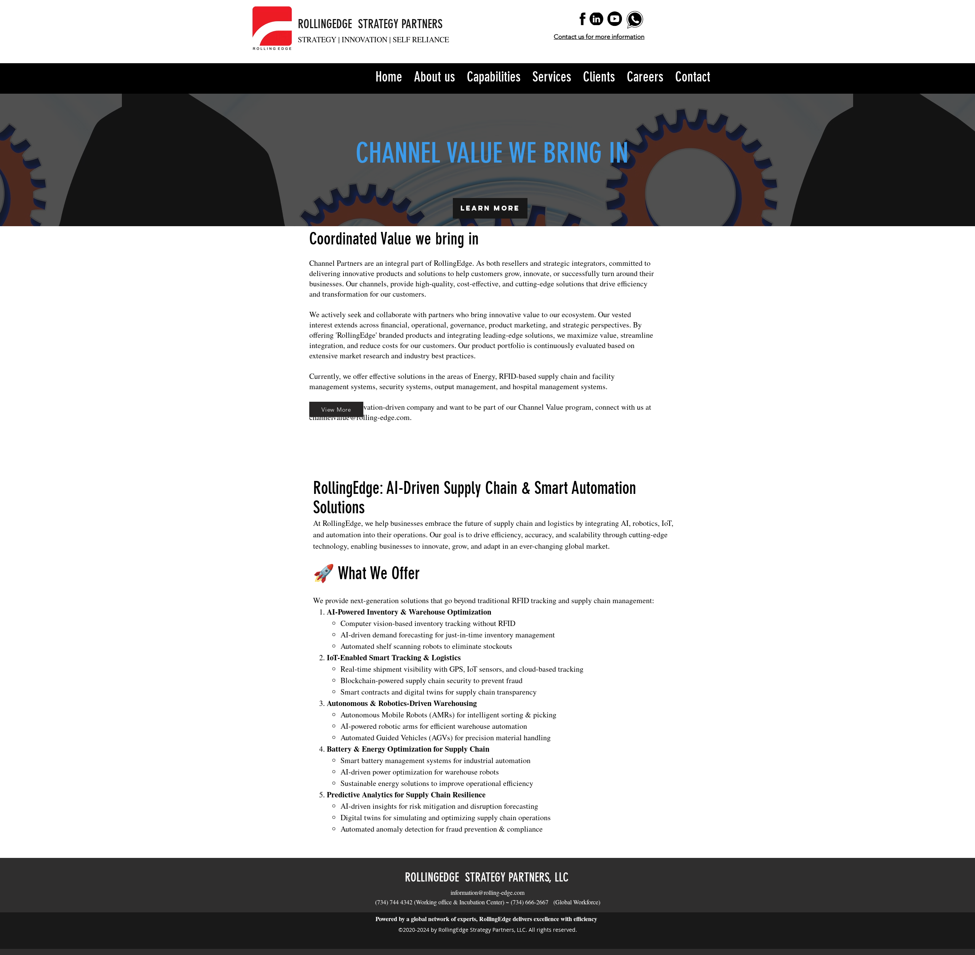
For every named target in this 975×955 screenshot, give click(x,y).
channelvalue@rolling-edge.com (359, 417)
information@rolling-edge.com (487, 892)
